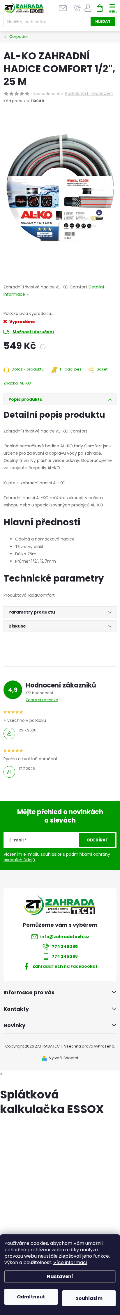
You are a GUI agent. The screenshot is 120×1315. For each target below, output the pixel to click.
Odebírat (97, 840)
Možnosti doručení (33, 332)
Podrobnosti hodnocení (89, 93)
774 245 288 (65, 956)
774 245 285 (65, 946)
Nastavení (60, 1276)
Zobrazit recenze (42, 700)
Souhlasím (89, 1298)
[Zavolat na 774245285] (77, 8)
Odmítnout (31, 1296)
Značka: (17, 383)
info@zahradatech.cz (64, 937)
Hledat (103, 21)
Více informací (70, 1262)
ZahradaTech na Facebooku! (64, 966)
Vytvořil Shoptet (63, 1058)
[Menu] (112, 7)
